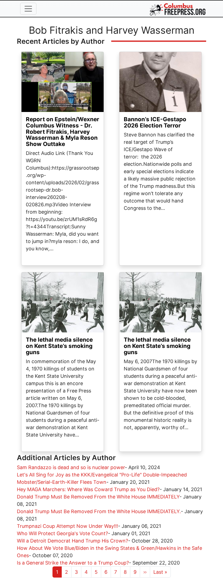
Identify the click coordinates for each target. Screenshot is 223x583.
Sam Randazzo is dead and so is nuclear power (71, 467)
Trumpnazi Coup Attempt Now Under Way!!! (67, 526)
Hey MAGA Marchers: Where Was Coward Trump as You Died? (88, 489)
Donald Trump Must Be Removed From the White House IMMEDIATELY (98, 497)
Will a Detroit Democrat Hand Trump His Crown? (72, 541)
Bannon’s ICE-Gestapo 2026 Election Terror (155, 122)
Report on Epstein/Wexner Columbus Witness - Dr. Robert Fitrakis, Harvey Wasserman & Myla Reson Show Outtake (62, 132)
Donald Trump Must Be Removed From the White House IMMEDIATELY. (99, 511)
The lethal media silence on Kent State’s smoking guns (59, 346)
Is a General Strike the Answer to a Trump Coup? (73, 563)
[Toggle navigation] (28, 9)
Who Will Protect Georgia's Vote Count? (62, 533)
